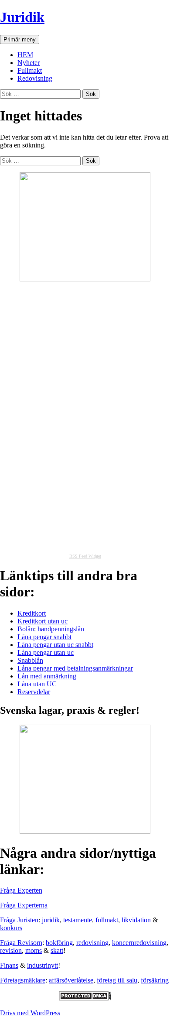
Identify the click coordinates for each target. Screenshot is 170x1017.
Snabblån (30, 660)
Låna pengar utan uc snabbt (55, 644)
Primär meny (19, 39)
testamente (77, 920)
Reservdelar (33, 691)
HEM (25, 54)
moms (33, 950)
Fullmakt (29, 70)
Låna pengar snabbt (44, 636)
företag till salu (117, 980)
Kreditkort (31, 613)
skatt (57, 950)
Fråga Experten (21, 890)
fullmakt (106, 920)
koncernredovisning (139, 942)
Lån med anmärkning (46, 676)
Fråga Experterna (24, 905)
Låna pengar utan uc (45, 652)
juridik (51, 920)
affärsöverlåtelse (71, 980)
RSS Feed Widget (85, 556)
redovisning (92, 942)
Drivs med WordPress (30, 1013)
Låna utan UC (37, 684)
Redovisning (34, 78)
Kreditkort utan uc (42, 621)
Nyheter (28, 62)
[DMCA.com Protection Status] (85, 998)
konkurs (11, 927)
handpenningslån (60, 629)
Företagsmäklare (22, 980)
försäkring (155, 980)
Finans (9, 965)
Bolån (25, 629)
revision (11, 950)
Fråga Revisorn (21, 942)
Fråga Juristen (19, 920)
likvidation (136, 920)
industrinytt (42, 965)
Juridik (22, 17)
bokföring (59, 942)
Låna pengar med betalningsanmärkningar (75, 668)
